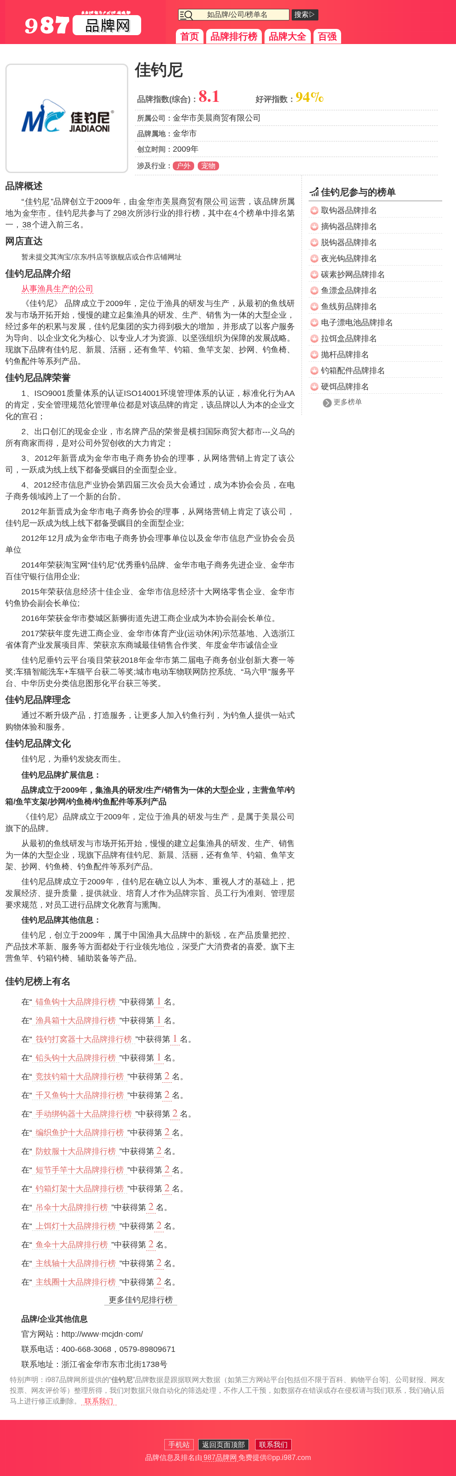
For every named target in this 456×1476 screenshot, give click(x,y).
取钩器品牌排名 (349, 210)
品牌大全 (287, 36)
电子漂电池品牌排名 (357, 322)
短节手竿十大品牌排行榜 (80, 1169)
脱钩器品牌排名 (349, 242)
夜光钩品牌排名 (349, 258)
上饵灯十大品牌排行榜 (76, 1226)
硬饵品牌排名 (345, 386)
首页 (189, 36)
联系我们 (99, 1401)
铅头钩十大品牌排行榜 (76, 1057)
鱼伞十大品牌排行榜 (72, 1244)
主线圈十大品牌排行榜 (76, 1282)
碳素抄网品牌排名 (353, 274)
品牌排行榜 (234, 36)
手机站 (179, 1444)
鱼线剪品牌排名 (349, 306)
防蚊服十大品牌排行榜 (76, 1151)
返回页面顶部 (223, 1444)
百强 (327, 36)
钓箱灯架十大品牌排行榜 (80, 1188)
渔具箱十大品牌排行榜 (76, 1020)
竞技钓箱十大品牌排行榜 (80, 1076)
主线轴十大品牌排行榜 (76, 1263)
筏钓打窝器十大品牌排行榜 (84, 1039)
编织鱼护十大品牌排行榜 (80, 1132)
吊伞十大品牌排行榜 (72, 1207)
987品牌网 (220, 1457)
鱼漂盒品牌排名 (349, 290)
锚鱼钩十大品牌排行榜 (76, 1001)
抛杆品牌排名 (345, 354)
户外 (183, 165)
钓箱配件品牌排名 (353, 370)
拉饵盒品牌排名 (349, 338)
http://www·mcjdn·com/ (102, 1334)
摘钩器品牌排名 (349, 226)
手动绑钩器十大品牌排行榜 (84, 1113)
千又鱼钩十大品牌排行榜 (80, 1095)
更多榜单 (348, 402)
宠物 (208, 165)
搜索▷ (305, 14)
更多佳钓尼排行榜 (141, 1299)
